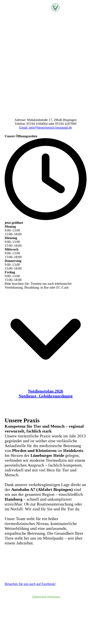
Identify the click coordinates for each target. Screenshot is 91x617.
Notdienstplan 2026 (45, 391)
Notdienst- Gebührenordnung (46, 396)
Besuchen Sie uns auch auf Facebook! (30, 584)
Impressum (53, 596)
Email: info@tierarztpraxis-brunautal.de (45, 127)
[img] (61, 7)
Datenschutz (39, 596)
